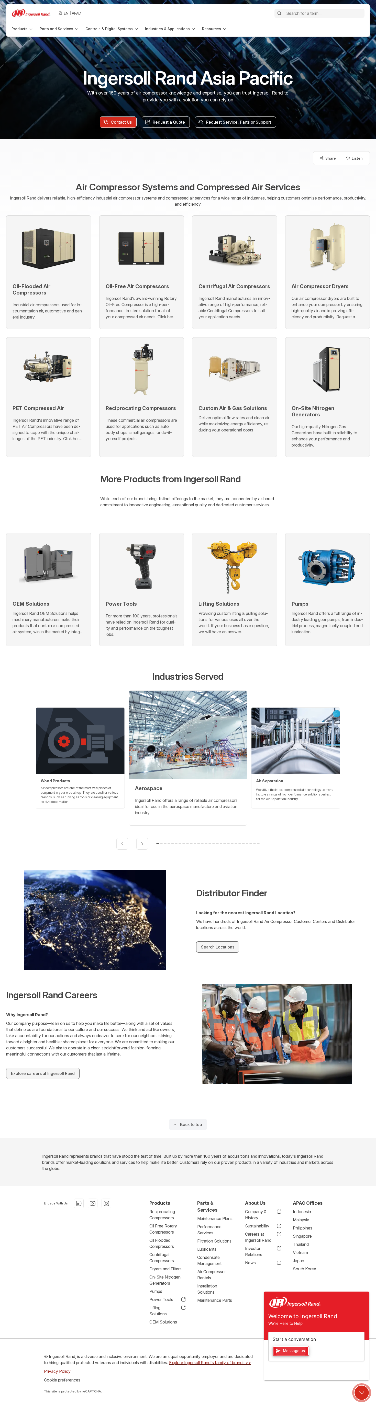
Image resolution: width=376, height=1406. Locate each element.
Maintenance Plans (215, 1218)
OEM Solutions (163, 1322)
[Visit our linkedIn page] (79, 1203)
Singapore (302, 1236)
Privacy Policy (57, 1371)
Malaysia (301, 1219)
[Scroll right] (142, 844)
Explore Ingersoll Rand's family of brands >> (210, 1362)
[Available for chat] (362, 1393)
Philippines (302, 1228)
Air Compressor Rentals (211, 1274)
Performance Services (209, 1229)
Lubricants (206, 1249)
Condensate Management (209, 1260)
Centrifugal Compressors (161, 1257)
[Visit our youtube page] (92, 1203)
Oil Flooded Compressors (161, 1243)
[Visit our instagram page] (106, 1203)
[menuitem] (23, 28)
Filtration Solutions (214, 1241)
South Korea (304, 1268)
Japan (298, 1260)
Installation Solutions (207, 1289)
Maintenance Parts (214, 1300)
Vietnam (300, 1252)
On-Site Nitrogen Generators (165, 1280)
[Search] (279, 13)
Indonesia (302, 1211)
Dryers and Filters (165, 1268)
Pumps (155, 1291)
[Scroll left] (122, 844)
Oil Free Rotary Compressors (163, 1229)
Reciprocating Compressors (162, 1214)
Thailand (301, 1244)
